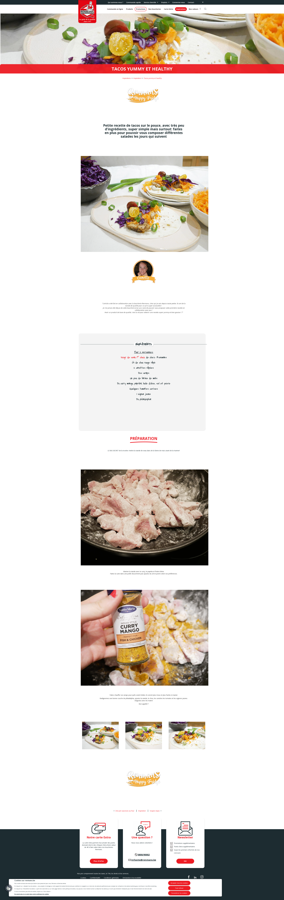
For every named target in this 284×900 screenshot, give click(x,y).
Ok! (185, 861)
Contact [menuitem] (191, 2)
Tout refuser (179, 888)
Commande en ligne (115, 9)
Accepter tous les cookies (179, 883)
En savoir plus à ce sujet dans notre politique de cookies (31, 894)
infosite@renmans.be (143, 859)
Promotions (140, 9)
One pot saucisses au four (124, 811)
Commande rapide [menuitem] (133, 2)
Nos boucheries (154, 9)
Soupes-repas (155, 811)
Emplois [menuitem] (163, 3)
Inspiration (137, 78)
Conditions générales (111, 878)
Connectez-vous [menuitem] (178, 2)
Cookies (83, 878)
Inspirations (181, 9)
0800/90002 (144, 854)
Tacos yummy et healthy (153, 78)
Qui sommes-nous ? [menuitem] (115, 2)
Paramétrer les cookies (179, 893)
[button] (8, 888)
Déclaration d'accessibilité (132, 878)
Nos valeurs (193, 9)
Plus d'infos (99, 861)
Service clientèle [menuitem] (149, 3)
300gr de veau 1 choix (133, 357)
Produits (129, 9)
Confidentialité (95, 878)
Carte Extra (168, 9)
